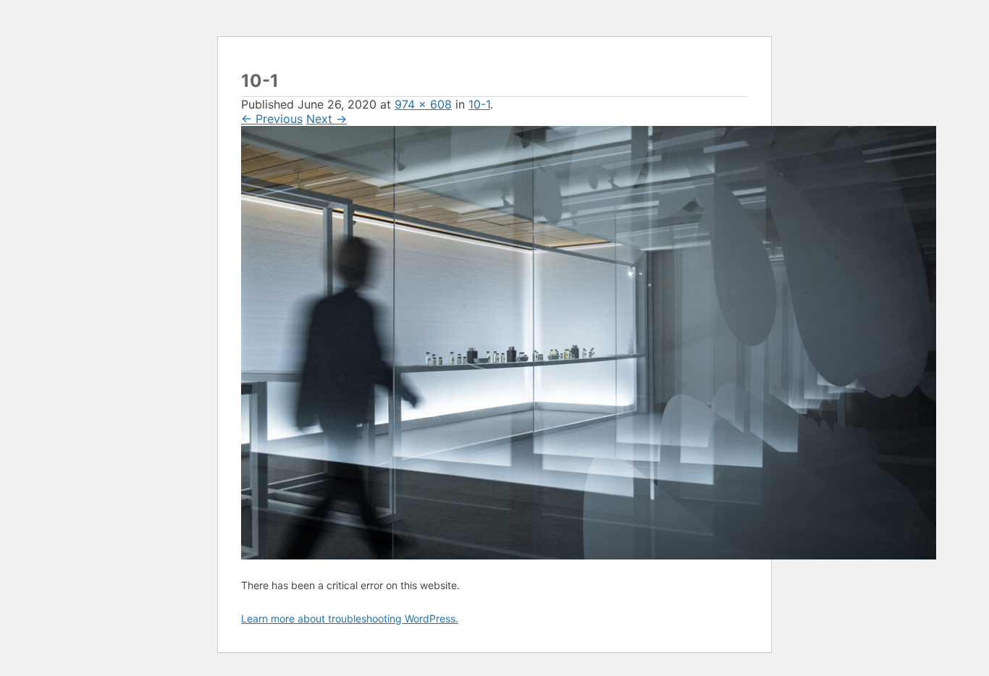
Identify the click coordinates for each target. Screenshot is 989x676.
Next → (326, 118)
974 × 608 (423, 104)
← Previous (272, 118)
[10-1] (588, 555)
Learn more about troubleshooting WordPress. (349, 618)
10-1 (479, 104)
